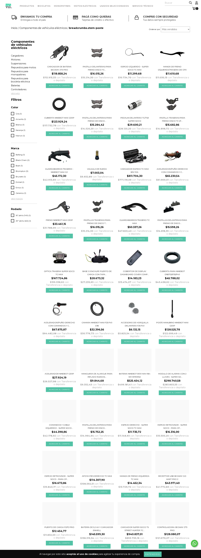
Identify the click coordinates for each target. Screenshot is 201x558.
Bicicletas (44, 6)
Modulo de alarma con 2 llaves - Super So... (172, 375)
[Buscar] (190, 3)
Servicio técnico (142, 6)
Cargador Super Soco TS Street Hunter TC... (135, 528)
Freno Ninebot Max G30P (59, 220)
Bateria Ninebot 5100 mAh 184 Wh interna (134, 375)
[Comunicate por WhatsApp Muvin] (194, 543)
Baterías (15, 85)
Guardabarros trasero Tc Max (135, 221)
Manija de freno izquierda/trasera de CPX (172, 68)
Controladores (18, 89)
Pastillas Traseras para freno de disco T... (97, 221)
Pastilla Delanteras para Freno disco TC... (97, 68)
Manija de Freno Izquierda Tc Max (134, 477)
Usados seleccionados (114, 6)
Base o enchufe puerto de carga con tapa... (97, 273)
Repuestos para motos (23, 67)
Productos (27, 6)
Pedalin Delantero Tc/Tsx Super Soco (134, 119)
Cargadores (17, 55)
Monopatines (62, 6)
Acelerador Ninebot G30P (59, 374)
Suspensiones (18, 63)
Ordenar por (154, 29)
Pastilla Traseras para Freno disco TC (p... (172, 119)
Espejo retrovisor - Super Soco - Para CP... (172, 426)
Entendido (152, 554)
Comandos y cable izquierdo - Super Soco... (59, 426)
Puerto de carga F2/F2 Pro (59, 527)
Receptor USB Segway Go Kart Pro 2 (172, 477)
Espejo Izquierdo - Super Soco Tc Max (135, 68)
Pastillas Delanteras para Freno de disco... (97, 426)
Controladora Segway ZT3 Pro (172, 528)
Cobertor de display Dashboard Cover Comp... (134, 273)
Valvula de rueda (97, 169)
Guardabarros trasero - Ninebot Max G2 (59, 170)
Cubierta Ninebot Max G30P (59, 118)
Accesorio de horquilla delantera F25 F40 (134, 324)
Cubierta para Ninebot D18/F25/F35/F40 (172, 273)
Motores (15, 59)
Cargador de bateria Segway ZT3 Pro (59, 68)
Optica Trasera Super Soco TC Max (59, 273)
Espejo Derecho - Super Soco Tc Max (134, 426)
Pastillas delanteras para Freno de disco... (172, 221)
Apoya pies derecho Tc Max (97, 476)
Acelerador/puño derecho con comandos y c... (172, 170)
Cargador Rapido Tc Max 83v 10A (134, 170)
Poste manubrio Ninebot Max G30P (172, 324)
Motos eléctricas (85, 6)
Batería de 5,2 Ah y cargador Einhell (97, 528)
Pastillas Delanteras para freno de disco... (97, 119)
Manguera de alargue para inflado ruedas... (96, 375)
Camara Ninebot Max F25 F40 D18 (97, 324)
